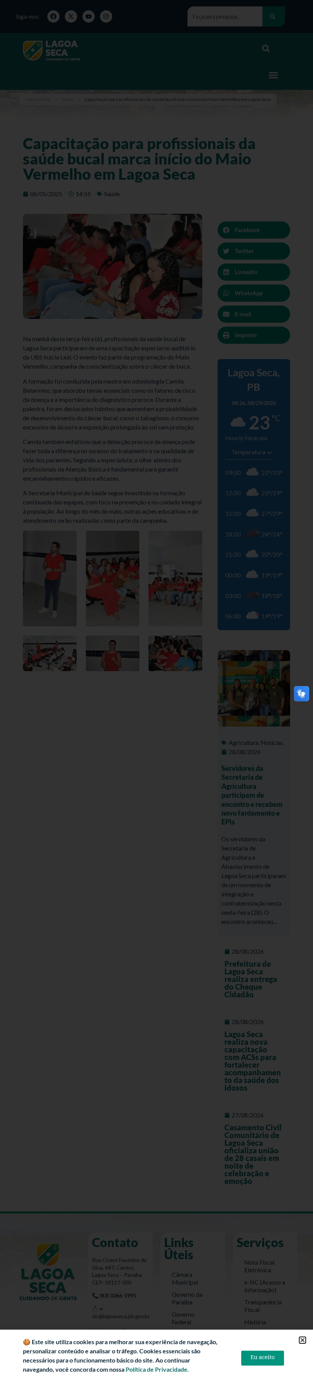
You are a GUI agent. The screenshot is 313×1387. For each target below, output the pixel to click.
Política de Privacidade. (157, 1369)
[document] (156, 693)
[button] (302, 1340)
